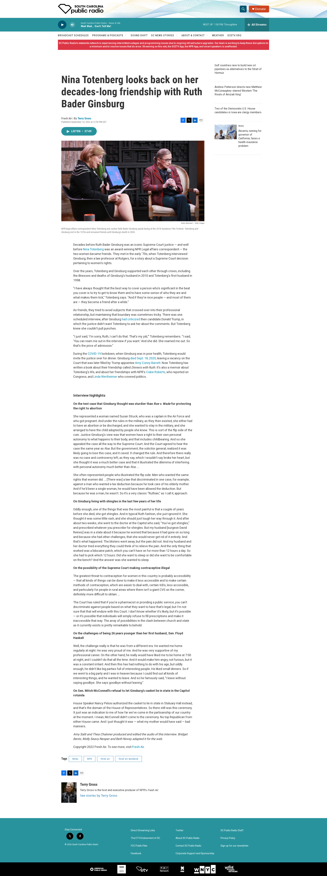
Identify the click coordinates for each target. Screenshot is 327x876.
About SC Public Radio (187, 838)
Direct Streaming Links (143, 830)
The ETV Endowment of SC (145, 838)
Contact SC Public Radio (188, 845)
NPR (89, 758)
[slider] (77, 24)
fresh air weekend (128, 758)
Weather (218, 35)
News (75, 758)
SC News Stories (162, 35)
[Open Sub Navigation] (125, 35)
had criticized (131, 319)
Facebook (136, 853)
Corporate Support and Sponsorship (195, 853)
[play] (62, 25)
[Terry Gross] (69, 792)
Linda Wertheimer (105, 376)
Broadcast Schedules (73, 35)
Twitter (179, 830)
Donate (260, 9)
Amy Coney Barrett (147, 363)
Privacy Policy (228, 838)
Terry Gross (84, 118)
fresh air (105, 758)
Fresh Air (138, 747)
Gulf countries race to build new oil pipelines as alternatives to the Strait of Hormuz (238, 69)
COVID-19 (94, 353)
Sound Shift (139, 35)
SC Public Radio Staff (232, 830)
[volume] (72, 25)
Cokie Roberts (155, 372)
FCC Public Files (139, 845)
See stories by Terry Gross (98, 795)
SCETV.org (234, 35)
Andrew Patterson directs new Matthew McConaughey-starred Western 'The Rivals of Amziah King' (238, 90)
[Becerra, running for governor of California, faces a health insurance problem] (226, 132)
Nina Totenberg (93, 249)
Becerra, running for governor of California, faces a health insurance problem (249, 138)
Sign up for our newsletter (234, 845)
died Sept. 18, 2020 (143, 358)
